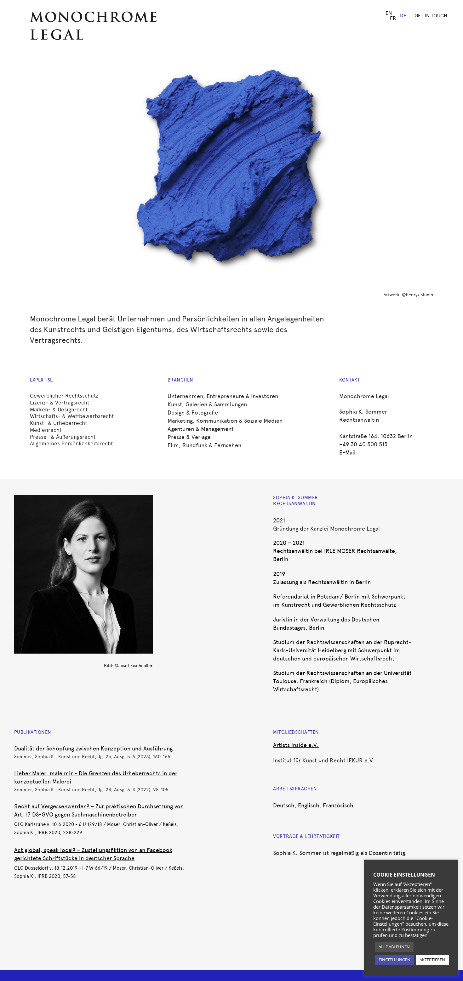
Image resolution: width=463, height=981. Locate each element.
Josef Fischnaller (135, 665)
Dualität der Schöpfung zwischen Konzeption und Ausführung (93, 748)
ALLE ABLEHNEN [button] (394, 947)
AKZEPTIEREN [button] (432, 959)
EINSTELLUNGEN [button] (394, 959)
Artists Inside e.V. (296, 745)
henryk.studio (419, 295)
